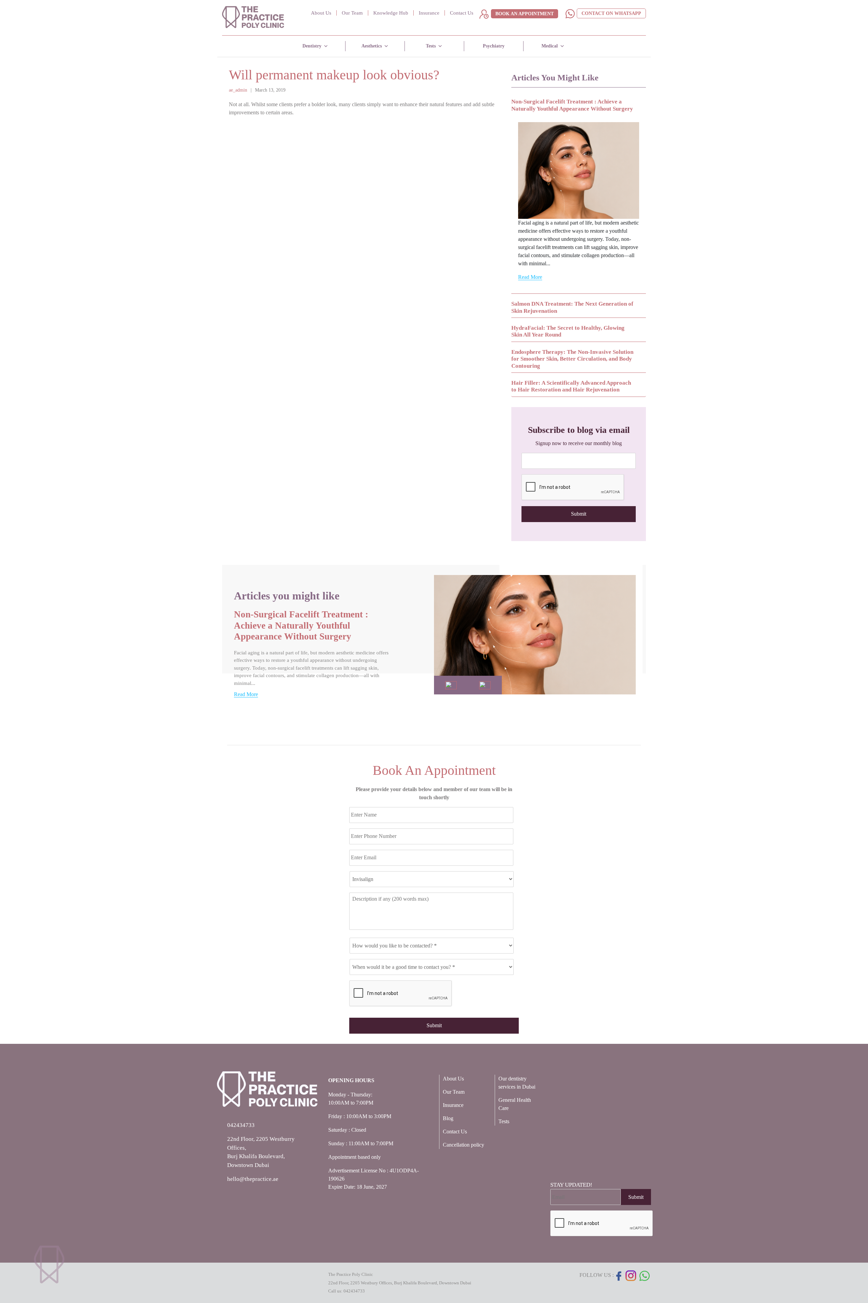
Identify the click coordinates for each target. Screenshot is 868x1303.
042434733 (354, 1291)
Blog (448, 1118)
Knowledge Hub (390, 13)
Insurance (429, 13)
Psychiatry (494, 46)
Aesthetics (371, 46)
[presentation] (573, 487)
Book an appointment (524, 13)
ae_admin (238, 90)
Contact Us (461, 13)
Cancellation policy (463, 1145)
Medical (549, 46)
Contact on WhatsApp (611, 13)
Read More (530, 277)
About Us (321, 13)
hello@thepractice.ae (252, 1179)
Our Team (352, 13)
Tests (431, 46)
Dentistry (311, 46)
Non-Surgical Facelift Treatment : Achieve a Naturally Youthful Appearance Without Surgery (301, 625)
